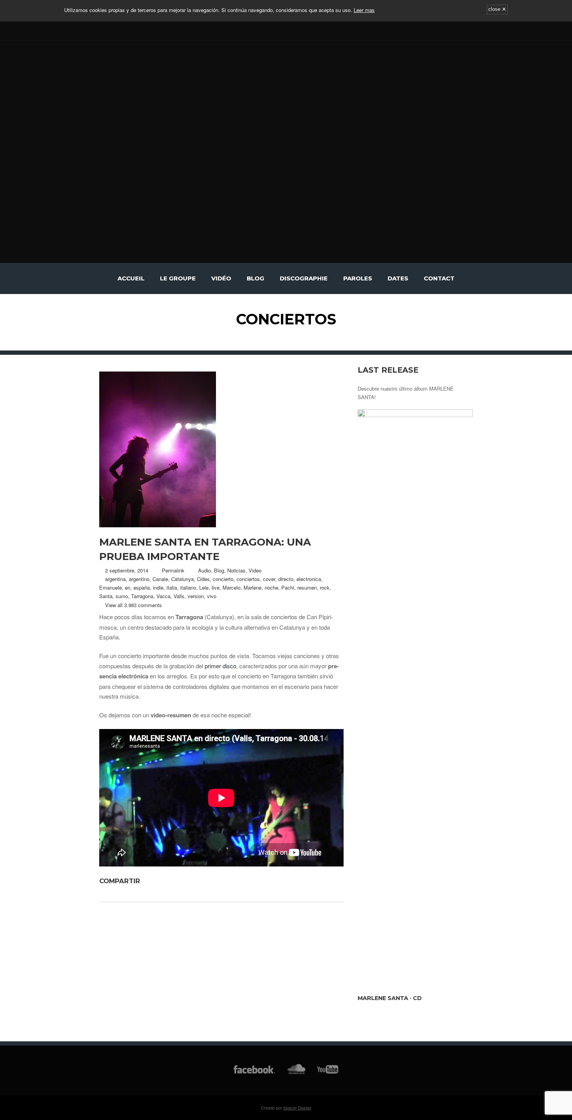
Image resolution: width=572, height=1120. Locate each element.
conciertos (248, 579)
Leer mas (364, 10)
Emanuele (110, 587)
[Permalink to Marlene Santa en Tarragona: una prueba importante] (221, 449)
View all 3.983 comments (133, 605)
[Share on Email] (190, 880)
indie (158, 587)
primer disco (220, 666)
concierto (223, 579)
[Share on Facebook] (150, 880)
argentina (115, 579)
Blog (255, 278)
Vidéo (221, 278)
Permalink (173, 570)
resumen (307, 587)
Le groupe (178, 278)
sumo (122, 596)
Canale (160, 579)
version (196, 596)
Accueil (131, 278)
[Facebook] (104, 30)
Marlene (252, 587)
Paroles (357, 278)
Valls (179, 596)
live (215, 587)
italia (172, 587)
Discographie (304, 278)
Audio (204, 570)
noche (271, 587)
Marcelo (231, 587)
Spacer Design (297, 1107)
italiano (188, 587)
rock (325, 587)
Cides (203, 579)
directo (285, 579)
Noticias (236, 570)
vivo (211, 596)
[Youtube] (116, 30)
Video (255, 570)
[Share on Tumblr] (180, 880)
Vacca (163, 596)
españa (141, 587)
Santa (105, 596)
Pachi (287, 587)
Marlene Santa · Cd (390, 998)
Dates (398, 278)
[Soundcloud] (128, 30)
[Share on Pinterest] (170, 880)
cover (269, 579)
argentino (139, 579)
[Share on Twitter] (160, 880)
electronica (309, 579)
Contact (439, 278)
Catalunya (182, 579)
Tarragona (142, 596)
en (127, 587)
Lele (204, 587)
